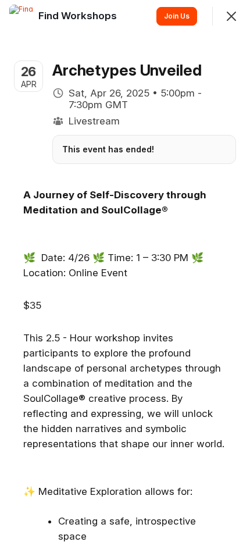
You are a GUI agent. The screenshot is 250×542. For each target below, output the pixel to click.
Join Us (177, 16)
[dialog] (125, 271)
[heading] (78, 16)
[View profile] (21, 16)
